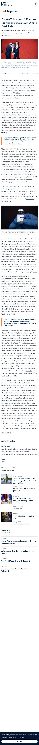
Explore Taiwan (5, 532)
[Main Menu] (36, 4)
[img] (14, 488)
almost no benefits (8, 251)
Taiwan (3, 15)
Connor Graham (30, 488)
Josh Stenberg (5, 74)
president (28, 363)
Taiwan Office (30, 199)
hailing (19, 418)
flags (10, 182)
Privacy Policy (22, 737)
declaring (4, 400)
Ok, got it (19, 741)
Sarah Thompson (20, 491)
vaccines (4, 133)
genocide (12, 244)
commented (21, 296)
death (21, 353)
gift (5, 149)
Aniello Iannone (17, 508)
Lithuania (32, 85)
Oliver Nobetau (19, 488)
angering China (11, 189)
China (35, 272)
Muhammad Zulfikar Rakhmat (21, 524)
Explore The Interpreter (7, 470)
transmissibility (6, 115)
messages (4, 167)
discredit (29, 371)
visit (10, 343)
